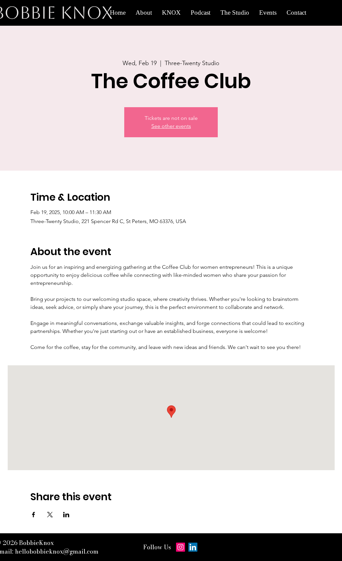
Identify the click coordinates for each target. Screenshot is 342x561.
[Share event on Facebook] (33, 514)
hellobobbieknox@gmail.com (57, 551)
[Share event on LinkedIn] (66, 514)
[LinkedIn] (192, 547)
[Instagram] (180, 547)
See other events (171, 126)
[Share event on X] (50, 514)
